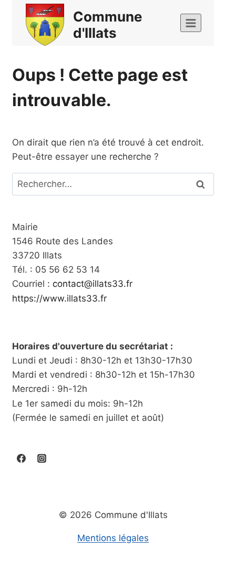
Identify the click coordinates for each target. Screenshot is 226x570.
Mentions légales (113, 538)
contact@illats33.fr (92, 283)
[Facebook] (21, 459)
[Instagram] (41, 459)
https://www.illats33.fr (59, 298)
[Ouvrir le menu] (191, 23)
